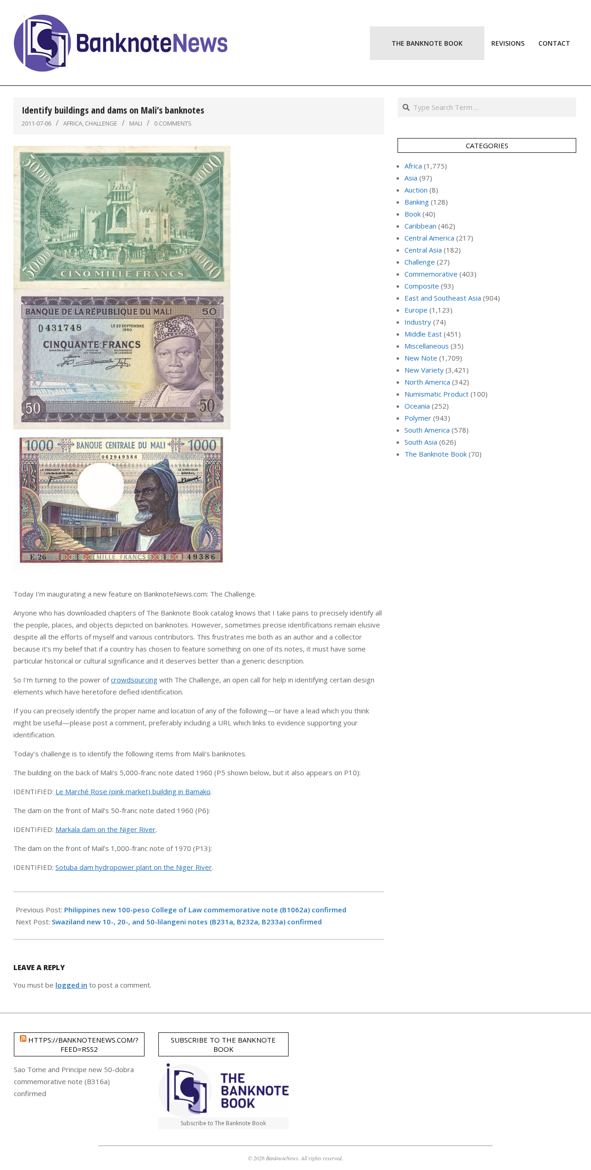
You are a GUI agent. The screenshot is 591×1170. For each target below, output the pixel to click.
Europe (416, 309)
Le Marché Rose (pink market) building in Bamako (133, 791)
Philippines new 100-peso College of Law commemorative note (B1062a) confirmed (205, 909)
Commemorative (431, 273)
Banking (416, 201)
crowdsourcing (134, 679)
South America (427, 429)
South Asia (420, 441)
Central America (429, 237)
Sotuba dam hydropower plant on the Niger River (133, 867)
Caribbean (420, 225)
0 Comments (173, 123)
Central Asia (423, 249)
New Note (420, 357)
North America (427, 381)
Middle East (423, 333)
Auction (416, 189)
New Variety (424, 369)
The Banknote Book (435, 453)
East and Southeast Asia (442, 297)
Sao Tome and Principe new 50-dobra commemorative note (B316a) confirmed (74, 1081)
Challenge (101, 123)
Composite (421, 285)
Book (412, 213)
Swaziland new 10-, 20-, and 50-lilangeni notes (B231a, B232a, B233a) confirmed (187, 921)
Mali (135, 123)
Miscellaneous (426, 345)
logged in (71, 984)
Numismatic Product (436, 393)
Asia (410, 177)
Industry (417, 321)
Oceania (417, 405)
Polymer (417, 417)
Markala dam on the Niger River (105, 829)
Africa (72, 123)
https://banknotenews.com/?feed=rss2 (83, 1044)
